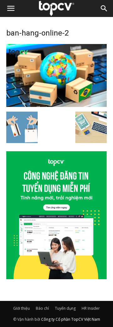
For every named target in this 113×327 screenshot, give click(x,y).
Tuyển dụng (65, 308)
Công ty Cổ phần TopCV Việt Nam (70, 319)
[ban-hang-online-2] (56, 105)
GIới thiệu (21, 308)
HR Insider (91, 308)
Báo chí (42, 308)
